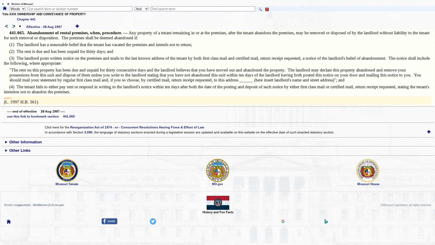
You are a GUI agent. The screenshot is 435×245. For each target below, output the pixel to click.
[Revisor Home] (9, 222)
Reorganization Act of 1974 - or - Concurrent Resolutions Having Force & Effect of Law (137, 127)
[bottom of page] (77, 27)
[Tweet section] (153, 223)
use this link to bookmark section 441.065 (41, 116)
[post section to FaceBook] (109, 223)
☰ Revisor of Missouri (19, 4)
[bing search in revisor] (326, 222)
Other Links (19, 150)
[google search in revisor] (283, 222)
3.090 (88, 132)
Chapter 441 (26, 19)
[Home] (5, 8)
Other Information (25, 142)
